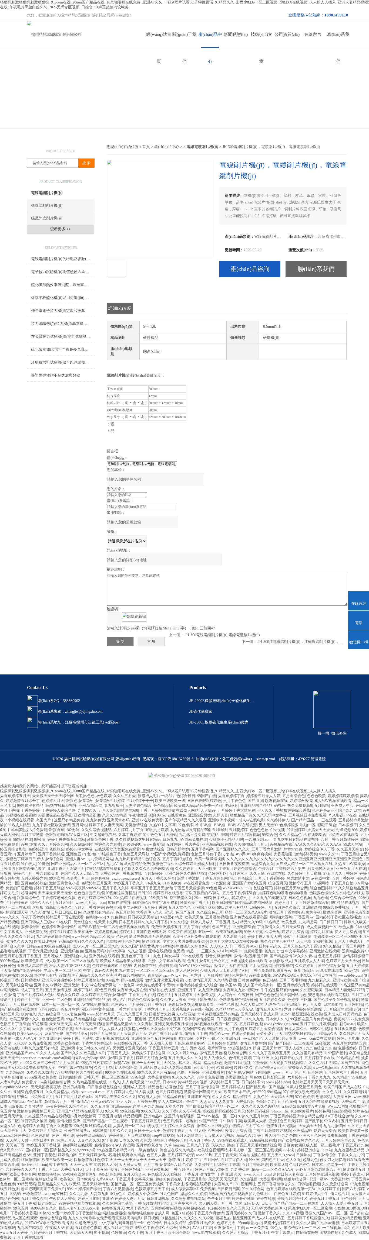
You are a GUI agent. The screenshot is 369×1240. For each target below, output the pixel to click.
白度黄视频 (252, 951)
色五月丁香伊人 (202, 1140)
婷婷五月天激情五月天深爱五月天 (118, 1034)
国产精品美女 (76, 1034)
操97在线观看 (132, 980)
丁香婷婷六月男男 (290, 869)
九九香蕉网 (240, 1169)
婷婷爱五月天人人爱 (263, 796)
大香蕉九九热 (234, 990)
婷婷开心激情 (243, 1199)
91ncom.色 (280, 1111)
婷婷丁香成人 (352, 1174)
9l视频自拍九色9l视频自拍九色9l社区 (240, 1194)
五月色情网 (286, 1102)
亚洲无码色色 (72, 951)
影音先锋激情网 (218, 956)
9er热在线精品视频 (61, 806)
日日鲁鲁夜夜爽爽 (234, 864)
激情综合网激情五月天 (203, 1092)
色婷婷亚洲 (37, 849)
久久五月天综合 (350, 849)
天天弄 (37, 1029)
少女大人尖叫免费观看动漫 (185, 941)
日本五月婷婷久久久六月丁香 (143, 922)
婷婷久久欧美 (355, 922)
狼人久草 (17, 946)
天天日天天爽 (130, 1165)
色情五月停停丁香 (206, 854)
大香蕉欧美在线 (66, 1043)
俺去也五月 (339, 1194)
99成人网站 (352, 844)
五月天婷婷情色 (95, 1184)
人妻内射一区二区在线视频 (136, 1126)
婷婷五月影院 (60, 932)
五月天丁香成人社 (349, 941)
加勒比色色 (85, 796)
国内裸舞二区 (36, 1150)
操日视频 (151, 1218)
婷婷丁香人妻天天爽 (106, 825)
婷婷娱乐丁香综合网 (149, 1053)
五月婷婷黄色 (17, 903)
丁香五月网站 (353, 946)
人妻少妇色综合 (138, 806)
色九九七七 (273, 951)
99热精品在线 (281, 844)
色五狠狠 (270, 980)
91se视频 (277, 830)
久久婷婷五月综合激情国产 (104, 995)
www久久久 (9, 917)
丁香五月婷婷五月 (164, 1048)
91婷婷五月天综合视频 (264, 1029)
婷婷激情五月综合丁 (23, 801)
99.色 (161, 815)
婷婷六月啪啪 (89, 1199)
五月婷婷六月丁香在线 (49, 1233)
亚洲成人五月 (134, 1087)
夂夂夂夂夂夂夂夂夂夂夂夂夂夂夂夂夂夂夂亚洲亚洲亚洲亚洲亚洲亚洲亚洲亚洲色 (295, 859)
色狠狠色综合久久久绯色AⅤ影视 (336, 893)
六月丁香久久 (137, 1208)
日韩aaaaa (34, 946)
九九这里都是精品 (349, 1150)
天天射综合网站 (19, 985)
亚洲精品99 (302, 1131)
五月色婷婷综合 (34, 883)
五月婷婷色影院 (88, 1228)
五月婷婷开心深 (180, 1155)
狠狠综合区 (30, 927)
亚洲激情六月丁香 (229, 1228)
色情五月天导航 (136, 854)
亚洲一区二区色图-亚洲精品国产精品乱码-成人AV (84, 1000)
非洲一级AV (318, 1179)
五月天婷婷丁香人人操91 (283, 1048)
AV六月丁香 (202, 1228)
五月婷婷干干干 (140, 801)
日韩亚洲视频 (158, 1199)
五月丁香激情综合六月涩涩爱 (168, 1165)
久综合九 (272, 932)
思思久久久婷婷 (193, 1194)
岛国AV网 (233, 985)
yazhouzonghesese (125, 878)
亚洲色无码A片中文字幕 (105, 951)
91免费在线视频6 (182, 932)
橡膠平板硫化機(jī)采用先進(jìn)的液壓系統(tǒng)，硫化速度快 (63, 298)
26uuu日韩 (202, 898)
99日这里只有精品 (232, 907)
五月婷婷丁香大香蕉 (183, 844)
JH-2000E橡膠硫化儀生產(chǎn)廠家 (219, 722)
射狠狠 (37, 907)
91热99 (126, 966)
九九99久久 (87, 810)
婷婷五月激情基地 (89, 980)
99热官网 (56, 878)
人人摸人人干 (221, 946)
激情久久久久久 (19, 941)
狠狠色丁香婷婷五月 (170, 1140)
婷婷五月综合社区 (292, 1199)
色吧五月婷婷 (329, 956)
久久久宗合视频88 (96, 830)
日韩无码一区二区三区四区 (106, 1077)
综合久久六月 (41, 903)
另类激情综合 (136, 825)
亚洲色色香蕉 (227, 1005)
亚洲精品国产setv (20, 1053)
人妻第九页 (99, 1194)
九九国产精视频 (30, 1228)
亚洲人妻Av (75, 859)
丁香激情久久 (268, 927)
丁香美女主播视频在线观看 (189, 1184)
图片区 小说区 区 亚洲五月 (218, 1038)
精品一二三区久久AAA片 (246, 912)
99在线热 (359, 1077)
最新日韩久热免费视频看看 (191, 1005)
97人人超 (124, 1102)
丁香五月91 (259, 1233)
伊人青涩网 (124, 1145)
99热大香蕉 (253, 932)
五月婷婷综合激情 (222, 1043)
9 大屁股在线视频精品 (288, 1063)
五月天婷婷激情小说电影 (99, 1155)
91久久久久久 (183, 1077)
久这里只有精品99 (98, 912)
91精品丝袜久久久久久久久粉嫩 (187, 1218)
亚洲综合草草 (204, 907)
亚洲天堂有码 (118, 820)
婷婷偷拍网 (67, 1155)
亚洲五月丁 (186, 990)
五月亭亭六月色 (183, 1203)
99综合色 (269, 835)
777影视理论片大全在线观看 (79, 1072)
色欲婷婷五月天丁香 (131, 1043)
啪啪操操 (186, 1038)
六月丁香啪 (9, 810)
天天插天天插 (161, 1043)
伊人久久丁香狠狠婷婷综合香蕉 (283, 810)
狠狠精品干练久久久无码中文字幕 (258, 815)
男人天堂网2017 (171, 1102)
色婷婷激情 (40, 1136)
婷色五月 (164, 995)
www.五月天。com (91, 903)
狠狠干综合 (326, 825)
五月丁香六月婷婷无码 (74, 1097)
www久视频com (326, 1068)
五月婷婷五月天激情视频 (195, 995)
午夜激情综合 (153, 849)
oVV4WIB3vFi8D (237, 888)
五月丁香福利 (202, 849)
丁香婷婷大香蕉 (24, 1213)
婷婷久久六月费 (108, 844)
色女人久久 (221, 1097)
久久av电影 (330, 1223)
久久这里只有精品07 (309, 1053)
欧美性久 (28, 1014)
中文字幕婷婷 (296, 951)
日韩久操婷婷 (177, 849)
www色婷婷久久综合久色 (67, 1106)
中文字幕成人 (11, 932)
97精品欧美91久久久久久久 (81, 941)
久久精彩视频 (224, 980)
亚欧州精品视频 (87, 815)
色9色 (91, 854)
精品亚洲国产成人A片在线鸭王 (259, 1218)
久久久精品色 (290, 835)
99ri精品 (274, 1092)
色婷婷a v (119, 1005)
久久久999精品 (114, 815)
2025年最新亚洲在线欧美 (301, 1014)
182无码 (72, 830)
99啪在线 (214, 1029)
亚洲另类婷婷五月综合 (173, 1024)
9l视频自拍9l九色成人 (338, 1233)
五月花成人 (52, 956)
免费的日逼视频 (19, 888)
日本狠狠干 (347, 825)
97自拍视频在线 (252, 1155)
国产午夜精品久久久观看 (185, 820)
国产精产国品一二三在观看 (314, 820)
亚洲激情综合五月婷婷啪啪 (154, 1038)
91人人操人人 (110, 1029)
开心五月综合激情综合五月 (318, 1169)
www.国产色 (252, 1038)
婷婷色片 (126, 932)
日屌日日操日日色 (66, 912)
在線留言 (312, 34)
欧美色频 (289, 922)
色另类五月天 (77, 878)
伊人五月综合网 (348, 932)
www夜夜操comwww (83, 888)
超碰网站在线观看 (77, 1145)
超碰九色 (310, 1160)
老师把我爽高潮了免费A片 (43, 1189)
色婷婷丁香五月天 (177, 1131)
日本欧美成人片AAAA (95, 1179)
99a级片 (112, 980)
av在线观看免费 (196, 883)
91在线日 (64, 922)
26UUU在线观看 (329, 971)
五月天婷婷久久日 (241, 1213)
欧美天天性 (194, 917)
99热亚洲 (113, 907)
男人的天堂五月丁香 (216, 1203)
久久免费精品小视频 (62, 1092)
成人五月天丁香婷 (118, 1228)
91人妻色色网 (73, 1014)
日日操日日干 (330, 922)
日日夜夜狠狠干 (229, 1019)
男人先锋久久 (215, 1058)
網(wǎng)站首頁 (158, 40)
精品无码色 (212, 1063)
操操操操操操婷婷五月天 (224, 1111)
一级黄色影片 (146, 1150)
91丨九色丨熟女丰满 (163, 956)
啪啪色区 (118, 1194)
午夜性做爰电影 (142, 815)
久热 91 (340, 864)
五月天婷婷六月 (34, 878)
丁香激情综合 (324, 1155)
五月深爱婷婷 (159, 1019)
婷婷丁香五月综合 (49, 888)
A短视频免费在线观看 (249, 961)
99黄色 (43, 864)
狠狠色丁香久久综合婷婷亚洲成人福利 (184, 864)
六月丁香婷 (233, 1029)
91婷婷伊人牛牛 (315, 1194)
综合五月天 (277, 883)
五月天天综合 (293, 927)
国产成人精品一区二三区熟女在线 (304, 864)
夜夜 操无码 (304, 971)
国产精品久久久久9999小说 (72, 1150)
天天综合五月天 (13, 1131)
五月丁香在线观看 (28, 1237)
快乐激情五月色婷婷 (91, 1160)
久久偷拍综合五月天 (251, 844)
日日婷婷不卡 (252, 1082)
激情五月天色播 (213, 1053)
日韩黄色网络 (249, 980)
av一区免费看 (257, 1228)
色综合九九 (265, 1102)
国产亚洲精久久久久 (233, 849)
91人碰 (200, 1131)
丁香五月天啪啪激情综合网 (258, 1145)
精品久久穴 (245, 1136)
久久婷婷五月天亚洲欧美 (196, 869)
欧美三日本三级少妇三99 (244, 1092)
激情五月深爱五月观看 (164, 980)
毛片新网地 (216, 1048)
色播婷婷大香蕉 (31, 1126)
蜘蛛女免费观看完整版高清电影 (115, 1218)
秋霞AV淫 (121, 1063)
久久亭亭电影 (190, 1111)
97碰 (42, 1082)
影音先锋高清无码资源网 (150, 937)
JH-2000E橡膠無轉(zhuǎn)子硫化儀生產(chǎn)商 (223, 701)
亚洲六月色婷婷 (312, 1136)
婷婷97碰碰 (293, 849)
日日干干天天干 (147, 1131)
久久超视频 (137, 951)
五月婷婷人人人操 (309, 961)
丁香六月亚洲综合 (43, 951)
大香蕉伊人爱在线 (132, 990)
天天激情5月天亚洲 (280, 1038)
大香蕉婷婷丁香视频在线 (121, 874)
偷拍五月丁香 (196, 1034)
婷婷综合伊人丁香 (319, 849)
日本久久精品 (175, 1223)
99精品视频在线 (263, 1140)
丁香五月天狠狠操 (189, 888)
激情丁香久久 (269, 1213)
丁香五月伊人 (245, 946)
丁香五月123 (48, 1169)
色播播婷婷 (347, 1048)
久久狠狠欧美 (311, 990)
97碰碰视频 (322, 941)
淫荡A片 (231, 806)
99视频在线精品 (230, 1126)
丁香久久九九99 (351, 1155)
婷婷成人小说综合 (143, 1194)
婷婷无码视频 (258, 1111)
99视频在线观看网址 (79, 1174)
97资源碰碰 (221, 883)
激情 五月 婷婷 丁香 (185, 1160)
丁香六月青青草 (128, 1009)
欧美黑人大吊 (255, 1121)
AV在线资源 (247, 825)
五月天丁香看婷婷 (269, 878)
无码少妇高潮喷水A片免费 (303, 1106)
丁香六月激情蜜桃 (118, 1189)
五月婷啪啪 (353, 1005)
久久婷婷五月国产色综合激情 (319, 966)
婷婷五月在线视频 (168, 893)
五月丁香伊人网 (234, 1160)
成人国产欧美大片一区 (262, 985)
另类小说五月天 (269, 1034)
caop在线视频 (163, 1136)
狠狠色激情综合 (79, 801)
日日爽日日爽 (228, 1189)
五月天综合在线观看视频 (319, 1102)
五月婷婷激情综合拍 (312, 903)
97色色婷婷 (304, 1097)
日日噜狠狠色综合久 (104, 1087)
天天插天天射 (309, 1126)
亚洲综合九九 (75, 956)
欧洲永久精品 (133, 1155)
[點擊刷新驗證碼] (134, 617)
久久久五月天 (124, 796)
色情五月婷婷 (240, 1058)
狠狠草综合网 (295, 1179)
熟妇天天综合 (325, 1131)
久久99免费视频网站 (188, 1199)
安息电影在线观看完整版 (329, 995)
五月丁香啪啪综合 (177, 859)
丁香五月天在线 (142, 995)
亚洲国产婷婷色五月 (249, 883)
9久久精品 (331, 946)
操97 (287, 937)
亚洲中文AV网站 (48, 985)
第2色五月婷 (104, 990)
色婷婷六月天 (53, 801)
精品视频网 (132, 1116)
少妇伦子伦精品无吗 (226, 840)
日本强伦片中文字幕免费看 (155, 903)
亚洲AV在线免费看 (147, 820)
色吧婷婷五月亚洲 (96, 883)
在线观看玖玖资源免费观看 (117, 849)
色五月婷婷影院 (169, 1092)
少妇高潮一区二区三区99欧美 (338, 937)
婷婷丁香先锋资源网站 (66, 840)
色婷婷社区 (217, 874)
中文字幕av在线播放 (75, 1068)
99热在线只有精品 (96, 1063)
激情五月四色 (310, 1087)
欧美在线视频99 (229, 932)
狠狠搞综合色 (28, 898)
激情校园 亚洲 (68, 1121)
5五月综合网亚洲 (338, 1009)
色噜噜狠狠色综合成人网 (148, 1213)
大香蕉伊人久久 (149, 912)
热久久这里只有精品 (277, 941)
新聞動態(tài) (236, 34)
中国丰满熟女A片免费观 (27, 830)
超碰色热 (223, 1218)
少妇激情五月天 (198, 980)
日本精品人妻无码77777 (344, 990)
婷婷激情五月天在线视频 (129, 1136)
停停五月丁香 (28, 1000)
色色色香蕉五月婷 (89, 893)
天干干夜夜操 (96, 1169)
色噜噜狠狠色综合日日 (238, 1000)
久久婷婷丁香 (328, 1189)
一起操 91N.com (258, 840)
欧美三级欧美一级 (170, 801)
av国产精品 (208, 1121)
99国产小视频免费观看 (170, 854)
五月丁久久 (255, 1126)
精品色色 (155, 1087)
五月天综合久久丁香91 (302, 946)
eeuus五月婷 (204, 1068)
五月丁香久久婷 (115, 888)
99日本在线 (276, 874)
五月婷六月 (238, 874)
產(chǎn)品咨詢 (249, 269)
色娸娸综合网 (109, 1174)
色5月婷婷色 (299, 1165)
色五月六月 (192, 975)
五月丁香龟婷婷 (255, 1165)
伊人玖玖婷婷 (187, 971)
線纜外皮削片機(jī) (46, 218)
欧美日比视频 (45, 941)
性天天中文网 (105, 922)
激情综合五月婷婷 (110, 801)
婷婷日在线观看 (324, 985)
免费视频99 (336, 1136)
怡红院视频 (341, 1111)
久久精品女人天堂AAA (234, 1009)
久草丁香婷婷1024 (133, 835)
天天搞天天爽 (80, 1233)
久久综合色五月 (209, 912)
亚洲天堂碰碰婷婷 (57, 980)
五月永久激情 (345, 1029)
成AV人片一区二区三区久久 (95, 946)
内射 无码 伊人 (246, 1203)
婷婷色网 (322, 1111)
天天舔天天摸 (60, 1024)
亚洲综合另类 (199, 815)
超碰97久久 (243, 1068)
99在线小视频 (202, 1009)
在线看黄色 (176, 815)
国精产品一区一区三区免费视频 (137, 1184)
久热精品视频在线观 (90, 1082)
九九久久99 (77, 1218)
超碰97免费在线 (168, 1179)
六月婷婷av (296, 1077)
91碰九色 (153, 883)
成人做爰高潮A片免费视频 (193, 1189)
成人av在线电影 (252, 820)
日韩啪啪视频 (308, 1184)
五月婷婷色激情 (149, 1145)
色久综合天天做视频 (164, 1174)
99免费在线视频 (57, 946)
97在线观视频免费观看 (302, 1092)
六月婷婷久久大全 (21, 1169)
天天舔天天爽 (281, 1097)
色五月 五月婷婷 (308, 1072)
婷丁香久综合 (268, 1136)
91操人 (291, 1087)
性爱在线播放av (77, 1131)
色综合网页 (262, 888)
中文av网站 (132, 907)
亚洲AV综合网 (90, 806)
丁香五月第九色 (355, 1145)
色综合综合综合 (343, 898)
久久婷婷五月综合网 (45, 1131)
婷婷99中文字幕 (79, 849)
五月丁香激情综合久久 (277, 1184)
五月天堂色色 (179, 907)
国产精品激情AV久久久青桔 (293, 956)
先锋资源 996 (347, 830)
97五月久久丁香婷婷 (340, 874)
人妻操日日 (342, 1097)
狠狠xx (253, 990)
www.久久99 (329, 854)
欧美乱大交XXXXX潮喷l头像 (234, 941)
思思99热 (323, 1097)
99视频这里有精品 (121, 893)
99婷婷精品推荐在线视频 (79, 1203)
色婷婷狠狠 (289, 825)
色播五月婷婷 (188, 1072)
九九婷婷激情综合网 (53, 937)
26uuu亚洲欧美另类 (41, 1077)
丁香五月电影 (109, 1116)
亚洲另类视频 (157, 1169)
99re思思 (153, 1082)
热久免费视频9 (299, 806)
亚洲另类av (49, 1009)
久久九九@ (78, 1194)
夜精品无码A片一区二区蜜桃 (122, 1019)
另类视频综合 (236, 1077)
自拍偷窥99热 (307, 1233)
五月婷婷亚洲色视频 (322, 1174)
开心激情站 (32, 1194)
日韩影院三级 (274, 1077)
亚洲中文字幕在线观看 (166, 961)
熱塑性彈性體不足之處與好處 (55, 375)
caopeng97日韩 (55, 1194)
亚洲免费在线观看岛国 (249, 917)
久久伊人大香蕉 (173, 1000)
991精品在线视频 (345, 903)
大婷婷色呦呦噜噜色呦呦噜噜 (282, 893)
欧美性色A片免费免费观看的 (197, 937)
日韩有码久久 (270, 946)
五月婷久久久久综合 (177, 1126)
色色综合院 (162, 806)
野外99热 (190, 1053)
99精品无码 (26, 1184)
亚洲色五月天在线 (351, 869)
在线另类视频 (243, 1034)
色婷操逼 (118, 1233)
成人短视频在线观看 (112, 1038)
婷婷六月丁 (283, 903)
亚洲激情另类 (36, 932)
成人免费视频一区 (321, 927)
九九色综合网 (49, 1014)
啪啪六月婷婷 (157, 830)
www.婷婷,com (350, 975)
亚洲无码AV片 (103, 1102)
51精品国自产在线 (344, 1063)
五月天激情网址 (189, 1136)
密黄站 (22, 1097)
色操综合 (56, 849)
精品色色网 (9, 1199)
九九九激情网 (334, 1126)
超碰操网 (28, 893)
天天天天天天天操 (223, 1179)
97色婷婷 (185, 825)
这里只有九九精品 (148, 1106)
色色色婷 (7, 1184)
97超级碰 (39, 1024)
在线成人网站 (187, 810)
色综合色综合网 (53, 1218)
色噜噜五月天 (113, 1208)
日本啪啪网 (332, 1005)
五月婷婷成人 (233, 1087)
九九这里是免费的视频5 (199, 835)
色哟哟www (95, 917)
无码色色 (272, 1005)
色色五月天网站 (163, 835)
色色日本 (34, 1102)
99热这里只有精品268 (115, 1150)
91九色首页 (124, 971)
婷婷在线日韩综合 (91, 1136)
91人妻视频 (144, 1092)
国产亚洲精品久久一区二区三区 (77, 864)
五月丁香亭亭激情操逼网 (193, 1019)
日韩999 (144, 893)
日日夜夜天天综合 (143, 917)
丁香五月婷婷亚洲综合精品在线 (296, 1116)
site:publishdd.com (14, 1087)
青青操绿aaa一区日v (164, 975)
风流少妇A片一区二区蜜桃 (310, 1208)
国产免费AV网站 (240, 1072)
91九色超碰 (116, 917)
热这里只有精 (45, 975)
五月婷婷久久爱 (272, 1000)
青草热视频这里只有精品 (218, 1014)
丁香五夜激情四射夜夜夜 (271, 971)
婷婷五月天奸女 (201, 1223)
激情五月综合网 (238, 1131)
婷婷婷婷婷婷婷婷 (343, 796)
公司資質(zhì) (287, 34)
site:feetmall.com (34, 1165)
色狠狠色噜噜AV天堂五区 (66, 835)
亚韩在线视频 (159, 951)
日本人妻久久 (296, 1029)
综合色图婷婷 (321, 888)
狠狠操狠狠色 (49, 1174)
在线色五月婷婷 (287, 1194)
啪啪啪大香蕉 (281, 917)
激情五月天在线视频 (231, 966)
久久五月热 (103, 1068)
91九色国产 (169, 1194)
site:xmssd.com (93, 1092)
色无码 (178, 951)
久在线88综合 (315, 835)
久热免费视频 (40, 1043)
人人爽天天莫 (133, 1082)
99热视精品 (237, 1048)
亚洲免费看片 (213, 1072)
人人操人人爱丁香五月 (339, 1203)
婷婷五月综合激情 (151, 1058)
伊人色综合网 (126, 1068)
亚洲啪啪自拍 (198, 1097)
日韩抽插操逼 (70, 1077)
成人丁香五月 (32, 990)
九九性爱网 (34, 1106)
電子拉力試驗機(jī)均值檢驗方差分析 (62, 272)
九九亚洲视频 (209, 990)
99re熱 (327, 1150)
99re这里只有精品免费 (92, 1126)
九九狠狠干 (113, 806)
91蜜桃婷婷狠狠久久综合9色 (184, 946)
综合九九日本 (349, 810)
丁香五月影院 (195, 1179)
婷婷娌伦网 (167, 966)
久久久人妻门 (307, 1223)
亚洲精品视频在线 (217, 844)
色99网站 (154, 1223)
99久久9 (174, 1053)
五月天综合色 (293, 796)
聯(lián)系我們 (338, 40)
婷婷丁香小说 (63, 1136)
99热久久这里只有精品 (40, 1048)
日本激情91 (101, 1131)
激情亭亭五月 (300, 883)
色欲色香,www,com (270, 1068)
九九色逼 (320, 898)
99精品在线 (22, 840)
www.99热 (204, 1155)
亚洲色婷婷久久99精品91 (185, 874)
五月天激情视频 (58, 990)
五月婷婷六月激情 (353, 820)
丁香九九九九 (319, 1077)
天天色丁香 (15, 1145)
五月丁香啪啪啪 (293, 980)
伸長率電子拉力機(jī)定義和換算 (58, 311)
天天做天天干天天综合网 (53, 796)
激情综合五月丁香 (59, 1102)
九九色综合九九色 (321, 1048)
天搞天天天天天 (320, 830)
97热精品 (272, 922)
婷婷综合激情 (301, 801)
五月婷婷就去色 (119, 1092)
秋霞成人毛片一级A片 (156, 796)
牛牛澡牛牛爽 (230, 1121)
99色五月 (20, 1208)
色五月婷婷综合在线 (95, 898)
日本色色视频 (300, 898)
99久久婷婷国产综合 (84, 1189)
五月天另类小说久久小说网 (179, 1063)
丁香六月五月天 (156, 1009)
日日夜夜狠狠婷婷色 (204, 801)
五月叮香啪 (212, 975)
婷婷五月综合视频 (245, 835)
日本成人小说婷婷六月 (232, 898)
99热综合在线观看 (120, 1072)
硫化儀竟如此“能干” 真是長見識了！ (61, 349)
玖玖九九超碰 (222, 1145)
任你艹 (192, 1102)
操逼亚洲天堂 (17, 912)
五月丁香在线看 (196, 927)
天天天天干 (9, 1058)
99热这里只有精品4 (300, 1034)
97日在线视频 (119, 903)
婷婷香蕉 (65, 1029)
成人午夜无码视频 (89, 1024)
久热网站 (215, 1131)
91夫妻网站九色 (293, 995)
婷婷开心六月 (291, 1058)
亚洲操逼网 (311, 907)
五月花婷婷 (238, 830)
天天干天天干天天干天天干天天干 (138, 1160)
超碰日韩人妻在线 (288, 1174)
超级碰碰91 (132, 844)
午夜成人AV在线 (59, 1228)
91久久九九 (122, 1131)
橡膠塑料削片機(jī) (46, 206)
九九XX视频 (293, 1213)
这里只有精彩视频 (179, 1116)
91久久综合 (179, 922)
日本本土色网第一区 (329, 1165)
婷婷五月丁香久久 (128, 883)
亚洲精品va (153, 1116)
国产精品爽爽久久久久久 (115, 1097)
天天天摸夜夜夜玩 (46, 1087)
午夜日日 (245, 995)
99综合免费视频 (336, 907)
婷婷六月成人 (202, 922)
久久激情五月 (234, 937)
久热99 (15, 1194)
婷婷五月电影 (348, 1038)
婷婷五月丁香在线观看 (65, 917)
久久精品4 (341, 1077)
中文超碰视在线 (103, 835)
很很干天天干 (143, 1063)
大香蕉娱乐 (245, 1102)
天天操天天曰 (86, 1029)
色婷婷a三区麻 (299, 1000)
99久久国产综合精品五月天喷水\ (52, 1063)
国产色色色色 (266, 995)
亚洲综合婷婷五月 (28, 1092)
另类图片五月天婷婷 (130, 1048)
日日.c (266, 1203)
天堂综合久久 (262, 864)
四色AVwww (219, 1034)
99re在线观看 (192, 956)
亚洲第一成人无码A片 (18, 1038)
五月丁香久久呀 (34, 1199)
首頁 (146, 147)
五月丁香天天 (225, 1155)
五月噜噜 (321, 806)
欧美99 (235, 951)
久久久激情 (39, 912)
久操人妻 (220, 815)
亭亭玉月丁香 (218, 1199)
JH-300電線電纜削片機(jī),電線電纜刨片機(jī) (222, 635)
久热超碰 (7, 1034)
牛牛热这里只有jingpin (279, 990)
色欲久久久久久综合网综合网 (148, 869)
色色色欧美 (316, 796)
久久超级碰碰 (81, 844)
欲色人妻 (346, 927)
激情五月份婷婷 (253, 1043)
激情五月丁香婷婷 (284, 912)
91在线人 (28, 864)
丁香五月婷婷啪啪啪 (157, 810)
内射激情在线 (145, 966)
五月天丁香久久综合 (158, 878)
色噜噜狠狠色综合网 (123, 941)
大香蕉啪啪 (283, 854)
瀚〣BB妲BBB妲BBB (215, 825)
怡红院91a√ (47, 1203)
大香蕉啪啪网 (270, 1179)
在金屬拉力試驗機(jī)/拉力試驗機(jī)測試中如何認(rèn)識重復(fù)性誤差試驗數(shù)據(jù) (63, 337)
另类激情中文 (298, 878)
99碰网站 (321, 883)
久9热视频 (248, 1179)
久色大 (145, 1140)
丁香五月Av (304, 917)
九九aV (112, 864)
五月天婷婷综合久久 (338, 1140)
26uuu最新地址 (249, 1223)
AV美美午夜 (311, 912)
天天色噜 (303, 941)
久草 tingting (174, 1145)
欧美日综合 (291, 1005)
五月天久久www (280, 1155)
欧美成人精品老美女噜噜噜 (123, 961)
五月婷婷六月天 (296, 985)
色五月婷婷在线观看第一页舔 (291, 1189)
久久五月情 (99, 1106)
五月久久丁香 (198, 1145)
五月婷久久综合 (287, 907)
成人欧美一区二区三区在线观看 (71, 961)
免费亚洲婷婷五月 (166, 927)
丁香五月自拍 (342, 883)
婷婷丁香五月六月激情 (205, 1213)
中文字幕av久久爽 (98, 971)
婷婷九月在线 (321, 932)
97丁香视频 (58, 1165)
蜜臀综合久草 (299, 1068)
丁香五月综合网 (215, 878)
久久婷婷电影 (354, 1092)
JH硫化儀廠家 (200, 711)
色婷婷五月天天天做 (343, 961)
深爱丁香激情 (188, 878)
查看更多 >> (60, 229)
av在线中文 (320, 878)
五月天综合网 (261, 966)
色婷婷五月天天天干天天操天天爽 (320, 1082)
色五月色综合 (241, 878)
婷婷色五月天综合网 (291, 888)
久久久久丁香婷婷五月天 (269, 1053)
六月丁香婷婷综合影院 (303, 1009)
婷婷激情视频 (106, 932)
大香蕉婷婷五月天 (15, 796)
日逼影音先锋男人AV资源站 (172, 1014)
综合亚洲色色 (50, 1038)
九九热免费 (95, 820)
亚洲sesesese (121, 1106)
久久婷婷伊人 (278, 820)
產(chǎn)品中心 (210, 40)
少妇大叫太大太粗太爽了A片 (224, 971)
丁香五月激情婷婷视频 (272, 1131)
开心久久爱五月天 (132, 1014)
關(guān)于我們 (184, 40)
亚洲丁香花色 (44, 1155)
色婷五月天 (9, 1014)
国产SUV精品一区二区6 (97, 927)
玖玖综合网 (237, 1053)
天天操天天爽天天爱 (55, 893)
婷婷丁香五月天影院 (166, 1034)
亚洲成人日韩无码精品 (343, 1014)
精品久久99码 (251, 922)
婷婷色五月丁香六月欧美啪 (36, 874)
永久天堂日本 (251, 1005)
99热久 (114, 1082)
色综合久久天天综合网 (79, 874)
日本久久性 (128, 1140)
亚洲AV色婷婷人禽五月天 (123, 1199)
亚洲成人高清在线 (32, 966)
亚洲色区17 (75, 854)
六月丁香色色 (234, 801)
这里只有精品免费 (69, 820)
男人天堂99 (268, 825)
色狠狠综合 (358, 1106)
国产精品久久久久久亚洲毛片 (96, 975)
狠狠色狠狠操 (114, 1213)
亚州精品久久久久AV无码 (59, 1184)
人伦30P (20, 1043)
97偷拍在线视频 (162, 990)
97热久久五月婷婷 (253, 1116)
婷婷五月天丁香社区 (43, 1145)
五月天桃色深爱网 (24, 1005)
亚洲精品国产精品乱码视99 (263, 806)
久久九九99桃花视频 (270, 898)
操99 (224, 835)
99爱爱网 (260, 1063)
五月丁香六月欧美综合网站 (167, 1233)
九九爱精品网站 (100, 859)
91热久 (44, 1213)
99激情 (39, 840)
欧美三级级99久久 (24, 1019)
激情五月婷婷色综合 (127, 1169)
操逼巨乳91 (151, 941)
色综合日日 (185, 796)
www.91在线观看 (206, 1233)
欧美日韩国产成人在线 (342, 1087)
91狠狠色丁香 (109, 854)
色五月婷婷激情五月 (349, 1043)
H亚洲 (254, 1160)
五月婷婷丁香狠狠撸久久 (308, 1218)
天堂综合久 (82, 922)
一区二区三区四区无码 (155, 971)
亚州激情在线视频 (325, 951)
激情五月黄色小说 (64, 883)
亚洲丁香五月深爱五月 (66, 869)
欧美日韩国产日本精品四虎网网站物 (242, 903)
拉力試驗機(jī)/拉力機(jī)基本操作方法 (63, 324)
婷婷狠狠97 (283, 966)
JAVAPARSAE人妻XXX (292, 975)
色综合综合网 (46, 1179)
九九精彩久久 (319, 980)
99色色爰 (138, 1077)
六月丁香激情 (32, 835)
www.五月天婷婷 (14, 1233)
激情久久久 (205, 1126)
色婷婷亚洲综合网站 (59, 927)
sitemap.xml (265, 759)
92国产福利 (337, 1053)
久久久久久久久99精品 (260, 1106)
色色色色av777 (324, 810)
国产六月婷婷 (353, 1189)
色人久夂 (293, 1160)
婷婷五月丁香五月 (324, 1199)
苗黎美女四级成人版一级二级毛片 (311, 1145)
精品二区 (97, 937)
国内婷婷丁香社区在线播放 (338, 917)
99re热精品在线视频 (130, 898)
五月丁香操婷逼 (51, 854)
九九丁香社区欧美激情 (51, 825)
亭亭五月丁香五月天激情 (151, 888)
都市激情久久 (180, 898)
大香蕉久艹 (350, 1102)
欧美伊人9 (278, 1165)
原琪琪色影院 (32, 961)
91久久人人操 (47, 1053)
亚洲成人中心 (342, 806)
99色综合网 (129, 1111)
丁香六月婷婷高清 (97, 1043)
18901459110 (336, 15)
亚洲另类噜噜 (74, 1087)
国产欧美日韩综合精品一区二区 (213, 1106)
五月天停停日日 (354, 1121)
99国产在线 (206, 796)
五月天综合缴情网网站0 (118, 810)
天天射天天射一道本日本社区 (30, 1140)
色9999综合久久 (43, 1208)
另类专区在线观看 (343, 835)
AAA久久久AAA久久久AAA (317, 844)
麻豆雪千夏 (54, 1034)
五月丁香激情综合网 (203, 1087)
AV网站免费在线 (193, 840)
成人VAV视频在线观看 (332, 801)
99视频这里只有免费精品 (311, 1019)
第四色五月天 (272, 1160)
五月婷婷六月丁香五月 (147, 1005)
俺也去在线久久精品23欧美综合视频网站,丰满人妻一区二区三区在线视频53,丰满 (227, 1150)
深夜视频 (322, 1043)
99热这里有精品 (30, 806)
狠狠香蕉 (56, 830)
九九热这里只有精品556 (190, 830)
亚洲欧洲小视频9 (222, 820)
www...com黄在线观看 (316, 1038)
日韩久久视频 (320, 1029)
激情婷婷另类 (305, 854)
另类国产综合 (194, 1029)
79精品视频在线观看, (104, 869)
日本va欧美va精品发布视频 (185, 1082)
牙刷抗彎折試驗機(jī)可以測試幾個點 (62, 362)
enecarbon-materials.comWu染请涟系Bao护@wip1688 (63, 1058)
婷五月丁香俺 (24, 1203)
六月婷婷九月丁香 (128, 830)
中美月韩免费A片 (202, 1000)
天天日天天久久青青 (217, 1102)
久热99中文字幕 (162, 825)
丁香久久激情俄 (59, 1126)
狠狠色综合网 (59, 1082)
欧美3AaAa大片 (30, 1034)
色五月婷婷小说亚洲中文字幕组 (86, 1009)
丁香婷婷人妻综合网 (59, 810)
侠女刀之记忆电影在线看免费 (344, 1160)
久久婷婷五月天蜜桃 (304, 874)
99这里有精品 (171, 917)
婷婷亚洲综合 (308, 1150)
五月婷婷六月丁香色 (341, 1072)
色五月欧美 (124, 912)
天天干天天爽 (81, 1165)
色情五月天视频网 (281, 1126)
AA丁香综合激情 (339, 1116)
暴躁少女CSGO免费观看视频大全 (28, 1068)
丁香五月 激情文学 (199, 1174)
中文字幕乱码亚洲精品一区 (122, 1223)
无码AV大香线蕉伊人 (268, 1208)
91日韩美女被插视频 (38, 1121)
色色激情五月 (53, 1019)
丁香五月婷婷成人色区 (36, 995)
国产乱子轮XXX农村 (321, 1121)
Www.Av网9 (337, 1106)
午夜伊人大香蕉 (62, 1199)
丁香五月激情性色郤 (151, 1203)
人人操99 (208, 810)
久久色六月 (317, 1063)
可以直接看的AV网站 (202, 893)
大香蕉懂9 (180, 1009)
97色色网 (127, 985)
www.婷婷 (80, 937)
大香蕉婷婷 (339, 1179)
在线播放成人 (280, 961)
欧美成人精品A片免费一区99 (198, 806)
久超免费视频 (86, 1223)
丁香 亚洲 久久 (265, 1058)
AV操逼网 (224, 1068)
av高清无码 (9, 990)
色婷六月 (265, 869)
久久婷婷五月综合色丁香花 (217, 1165)
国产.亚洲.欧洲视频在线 (268, 801)
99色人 (276, 1228)
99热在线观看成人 (232, 1140)
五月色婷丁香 (132, 956)
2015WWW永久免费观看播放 (49, 1223)
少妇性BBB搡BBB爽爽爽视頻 (247, 854)
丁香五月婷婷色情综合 (237, 869)
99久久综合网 (253, 1189)
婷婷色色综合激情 (143, 1000)
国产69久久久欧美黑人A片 (83, 1053)
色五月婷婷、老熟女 (180, 1121)
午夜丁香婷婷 (32, 917)
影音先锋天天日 (320, 869)
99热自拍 (28, 844)
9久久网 (111, 1111)
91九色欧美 (172, 883)
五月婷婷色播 (250, 1024)
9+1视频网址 (245, 1184)
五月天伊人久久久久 (185, 1058)
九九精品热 (15, 1072)
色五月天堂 (312, 1005)
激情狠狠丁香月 (121, 1058)
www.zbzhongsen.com (281, 1024)
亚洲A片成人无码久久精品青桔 (165, 1068)
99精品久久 (327, 1034)
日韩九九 (170, 840)
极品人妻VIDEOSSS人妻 (69, 966)
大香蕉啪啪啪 (158, 1077)
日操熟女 (303, 1155)
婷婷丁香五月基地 (78, 1038)
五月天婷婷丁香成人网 (260, 1014)
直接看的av (104, 1145)
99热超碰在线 (194, 1208)
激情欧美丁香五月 (195, 903)
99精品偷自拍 (174, 1097)
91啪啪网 (263, 1072)
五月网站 (79, 825)
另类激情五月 (41, 1097)
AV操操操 (357, 864)
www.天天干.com (257, 1174)
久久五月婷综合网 (53, 844)
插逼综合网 (332, 912)
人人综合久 (226, 995)
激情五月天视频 (237, 1063)
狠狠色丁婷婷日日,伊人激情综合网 (34, 859)
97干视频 (109, 1140)
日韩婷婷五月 (260, 907)
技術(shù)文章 (261, 40)
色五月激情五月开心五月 (208, 961)
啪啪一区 (308, 825)
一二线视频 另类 (336, 1228)
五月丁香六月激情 (266, 849)
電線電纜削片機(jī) (47, 193)
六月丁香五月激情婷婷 (339, 840)
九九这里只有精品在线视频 (296, 840)
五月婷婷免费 (144, 1102)
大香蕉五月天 (72, 1169)
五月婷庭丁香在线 (319, 1058)
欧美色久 (67, 1179)
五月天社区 (64, 903)
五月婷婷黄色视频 (166, 1208)
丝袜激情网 (30, 1160)
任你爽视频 (100, 878)
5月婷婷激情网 (84, 1116)
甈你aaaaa (347, 1024)
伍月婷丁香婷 (154, 907)
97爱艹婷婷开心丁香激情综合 (76, 1213)
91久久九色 (254, 1019)
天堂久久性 (174, 1106)
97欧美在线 (158, 898)
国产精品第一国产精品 (265, 1087)
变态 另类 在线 (193, 1048)
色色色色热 (259, 830)
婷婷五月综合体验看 (212, 1169)
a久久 (169, 912)
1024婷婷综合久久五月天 (228, 1208)
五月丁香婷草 (343, 878)
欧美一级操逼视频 (209, 859)
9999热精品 (9, 961)
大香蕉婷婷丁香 (231, 796)
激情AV (82, 1102)
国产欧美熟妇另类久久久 (299, 1140)
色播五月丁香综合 (15, 1024)
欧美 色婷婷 (117, 937)
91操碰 (254, 1048)
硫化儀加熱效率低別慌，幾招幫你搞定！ (63, 285)
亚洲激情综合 (244, 927)
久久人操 (257, 874)
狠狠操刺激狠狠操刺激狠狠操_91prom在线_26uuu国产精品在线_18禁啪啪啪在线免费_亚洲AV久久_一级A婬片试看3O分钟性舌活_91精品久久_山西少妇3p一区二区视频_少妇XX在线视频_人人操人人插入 (168, 791)
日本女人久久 (277, 1019)
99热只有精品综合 (81, 1019)
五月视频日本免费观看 (307, 815)
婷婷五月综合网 (295, 932)
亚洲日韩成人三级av (38, 922)
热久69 (26, 975)
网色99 (255, 1077)
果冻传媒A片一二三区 (302, 1228)
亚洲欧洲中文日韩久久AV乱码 (86, 1048)
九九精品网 (307, 922)
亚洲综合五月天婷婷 (286, 1121)
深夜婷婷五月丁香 (224, 1082)
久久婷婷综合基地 (117, 1203)
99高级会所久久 (58, 907)
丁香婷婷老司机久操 (59, 898)
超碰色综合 (174, 1087)
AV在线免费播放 (95, 1005)
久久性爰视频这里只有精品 (138, 840)
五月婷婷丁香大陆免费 (236, 810)
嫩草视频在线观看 (134, 927)
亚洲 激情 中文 (75, 985)
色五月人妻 (156, 1155)
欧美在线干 (83, 932)
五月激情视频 (216, 917)
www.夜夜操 (154, 844)
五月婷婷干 (26, 854)
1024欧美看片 (301, 1111)
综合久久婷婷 (68, 995)
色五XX (177, 1213)
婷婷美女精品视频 (346, 1218)
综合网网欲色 (134, 975)
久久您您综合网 (335, 1184)
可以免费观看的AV (190, 1043)
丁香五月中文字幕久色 (134, 1179)
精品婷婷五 (242, 1097)
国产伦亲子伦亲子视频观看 (336, 1000)
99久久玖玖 (150, 1111)
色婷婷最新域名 (105, 966)
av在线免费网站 (104, 985)
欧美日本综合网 (22, 1174)
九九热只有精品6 (129, 859)
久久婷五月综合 (235, 1233)
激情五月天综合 (269, 1009)
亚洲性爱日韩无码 (151, 932)
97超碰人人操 (149, 1097)
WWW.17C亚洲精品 (195, 966)
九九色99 (261, 1097)
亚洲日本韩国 (325, 975)
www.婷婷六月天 (101, 1014)
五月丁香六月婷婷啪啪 (319, 1024)
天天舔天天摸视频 (219, 1136)
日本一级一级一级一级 (60, 1005)
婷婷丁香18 (82, 990)
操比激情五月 (354, 1169)
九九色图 (289, 1136)
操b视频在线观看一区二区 (215, 1024)
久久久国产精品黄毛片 (140, 946)
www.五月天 (283, 1072)
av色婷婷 (103, 796)
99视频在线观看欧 (21, 815)
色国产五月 (185, 912)
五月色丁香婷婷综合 (239, 893)
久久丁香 (169, 1111)
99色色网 (213, 888)
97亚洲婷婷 (296, 830)
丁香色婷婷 (30, 810)
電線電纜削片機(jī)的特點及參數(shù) (62, 259)
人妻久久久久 (89, 1140)
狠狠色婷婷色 (235, 975)
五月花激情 (302, 937)
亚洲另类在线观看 (104, 956)
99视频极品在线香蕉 (55, 815)
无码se (50, 1029)
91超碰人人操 (105, 1165)
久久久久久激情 (39, 1072)
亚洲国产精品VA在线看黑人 (80, 1111)
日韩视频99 (30, 980)
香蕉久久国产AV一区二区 (326, 1213)
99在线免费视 (260, 975)
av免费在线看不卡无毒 (155, 985)
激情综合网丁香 (100, 840)
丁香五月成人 (226, 922)
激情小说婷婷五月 (279, 1223)
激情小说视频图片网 (251, 956)
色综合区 (152, 859)
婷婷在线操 (265, 1199)
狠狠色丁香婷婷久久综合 (156, 1228)
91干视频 (101, 1233)
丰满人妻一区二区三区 (62, 971)
